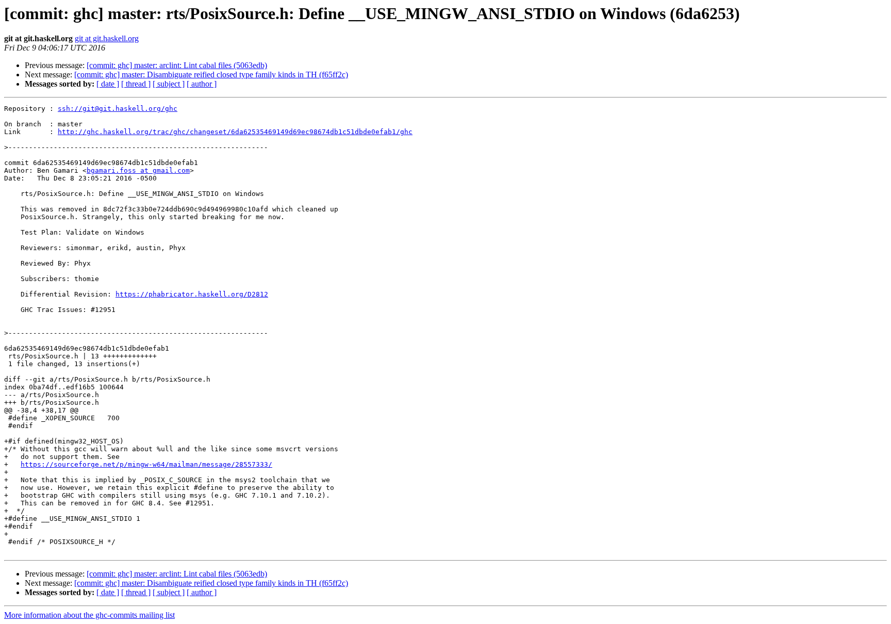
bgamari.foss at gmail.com (138, 170)
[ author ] (202, 83)
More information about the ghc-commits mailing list (89, 615)
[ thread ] (136, 83)
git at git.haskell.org (107, 38)
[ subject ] (169, 83)
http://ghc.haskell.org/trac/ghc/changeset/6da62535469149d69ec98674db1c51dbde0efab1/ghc (235, 132)
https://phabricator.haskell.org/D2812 (192, 294)
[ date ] (107, 83)
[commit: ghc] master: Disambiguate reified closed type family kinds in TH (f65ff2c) (211, 74)
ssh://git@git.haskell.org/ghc (117, 108)
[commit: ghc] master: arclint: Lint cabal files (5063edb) (177, 65)
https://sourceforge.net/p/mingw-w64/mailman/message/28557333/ (146, 464)
